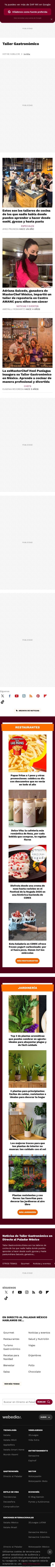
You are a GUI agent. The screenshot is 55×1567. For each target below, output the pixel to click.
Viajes (31, 1345)
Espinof (32, 1460)
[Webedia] (11, 1419)
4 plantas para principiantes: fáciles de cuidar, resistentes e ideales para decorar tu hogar (27, 1094)
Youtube (16, 695)
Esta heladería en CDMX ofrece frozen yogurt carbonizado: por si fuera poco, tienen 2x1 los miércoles (27, 948)
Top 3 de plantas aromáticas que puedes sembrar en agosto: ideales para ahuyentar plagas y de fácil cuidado (27, 1040)
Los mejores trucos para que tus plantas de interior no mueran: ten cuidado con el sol (27, 1146)
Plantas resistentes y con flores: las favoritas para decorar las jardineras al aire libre (27, 1200)
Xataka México (10, 1522)
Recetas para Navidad (11, 1357)
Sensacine (33, 1455)
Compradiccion (11, 1506)
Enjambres (34, 1355)
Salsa (6, 1371)
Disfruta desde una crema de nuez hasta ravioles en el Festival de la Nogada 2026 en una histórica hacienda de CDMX (27, 891)
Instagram (23, 695)
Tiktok (2, 701)
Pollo (31, 1365)
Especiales (27, 226)
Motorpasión (34, 1476)
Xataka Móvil (9, 1440)
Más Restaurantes (27, 961)
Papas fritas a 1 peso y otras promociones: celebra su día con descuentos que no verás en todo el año (27, 780)
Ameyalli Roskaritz (13, 309)
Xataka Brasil (10, 1527)
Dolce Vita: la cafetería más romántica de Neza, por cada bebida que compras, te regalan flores (27, 835)
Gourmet (25, 1263)
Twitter (2, 695)
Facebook (9, 695)
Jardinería (27, 988)
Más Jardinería (27, 1212)
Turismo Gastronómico (11, 1347)
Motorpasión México (38, 1546)
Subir (43, 1417)
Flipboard (45, 695)
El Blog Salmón (36, 1497)
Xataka (6, 1435)
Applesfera (9, 1445)
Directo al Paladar (12, 1476)
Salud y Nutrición (38, 1339)
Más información (31, 1563)
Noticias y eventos (27, 306)
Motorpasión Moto (37, 1481)
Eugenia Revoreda (13, 389)
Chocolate (34, 1371)
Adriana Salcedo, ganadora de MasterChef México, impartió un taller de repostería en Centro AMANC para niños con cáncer (26, 296)
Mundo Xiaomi (10, 1454)
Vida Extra (33, 1440)
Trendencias (9, 1497)
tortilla (27, 54)
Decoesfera (9, 1502)
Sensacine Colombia (39, 1537)
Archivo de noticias (29, 711)
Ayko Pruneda (10, 229)
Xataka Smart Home (13, 1449)
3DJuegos (33, 1435)
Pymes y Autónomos (38, 1502)
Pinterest (38, 695)
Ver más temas (12, 1384)
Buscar (41, 1402)
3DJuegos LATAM (37, 1522)
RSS (30, 695)
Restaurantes (27, 727)
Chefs (27, 386)
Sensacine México (37, 1532)
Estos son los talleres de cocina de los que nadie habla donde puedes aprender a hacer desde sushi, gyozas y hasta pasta (26, 216)
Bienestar (9, 1365)
